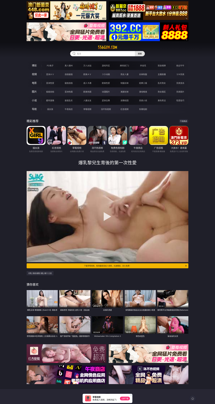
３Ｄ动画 (106, 74)
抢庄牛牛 (180, 65)
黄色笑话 (162, 100)
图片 (34, 91)
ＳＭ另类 (180, 74)
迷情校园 (125, 100)
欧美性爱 (106, 83)
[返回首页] (193, 399)
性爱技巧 (180, 100)
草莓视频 (87, 109)
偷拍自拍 (69, 83)
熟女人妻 (125, 74)
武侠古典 (106, 100)
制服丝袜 (125, 83)
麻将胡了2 (124, 65)
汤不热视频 (106, 109)
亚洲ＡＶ (50, 74)
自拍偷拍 (69, 74)
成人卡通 (87, 83)
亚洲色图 (69, 91)
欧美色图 (87, 91)
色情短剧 (143, 109)
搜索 (140, 53)
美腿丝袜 (125, 91)
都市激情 (50, 100)
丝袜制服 (143, 74)
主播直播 (162, 74)
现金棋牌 (162, 65)
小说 (34, 100)
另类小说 (143, 100)
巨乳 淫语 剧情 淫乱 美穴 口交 (40, 273)
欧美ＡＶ (87, 74)
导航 (34, 109)
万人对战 (87, 65)
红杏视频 (125, 109)
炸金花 (143, 65)
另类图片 (180, 91)
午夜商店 (69, 109)
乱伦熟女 (162, 83)
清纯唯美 (143, 91)
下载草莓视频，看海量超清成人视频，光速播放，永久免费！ (107, 266)
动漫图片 (106, 91)
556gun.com (107, 47)
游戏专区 (106, 65)
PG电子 (50, 65)
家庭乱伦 (69, 100)
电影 (34, 83)
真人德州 (69, 65)
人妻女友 (87, 100)
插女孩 (50, 109)
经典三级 (143, 83)
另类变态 (180, 83)
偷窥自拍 (50, 91)
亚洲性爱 (50, 83)
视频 (34, 74)
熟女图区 (162, 91)
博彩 (34, 65)
